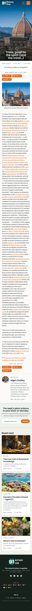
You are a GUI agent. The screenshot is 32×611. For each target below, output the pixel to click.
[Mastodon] (21, 576)
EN (15, 585)
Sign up (16, 595)
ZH (6, 585)
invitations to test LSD (22, 351)
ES (20, 585)
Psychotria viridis (17, 254)
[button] (28, 3)
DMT (12, 300)
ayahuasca (10, 243)
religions (16, 116)
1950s (15, 353)
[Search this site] (24, 3)
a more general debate (20, 229)
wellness (22, 130)
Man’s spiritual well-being (10, 130)
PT (10, 587)
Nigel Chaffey (6, 63)
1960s (22, 353)
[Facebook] (11, 576)
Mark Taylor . (13, 132)
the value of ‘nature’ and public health (17, 231)
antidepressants (11, 174)
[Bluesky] (18, 576)
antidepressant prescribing (15, 155)
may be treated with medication (15, 171)
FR (25, 585)
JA (6, 587)
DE (11, 585)
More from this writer (18, 399)
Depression (5, 158)
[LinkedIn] (14, 576)
